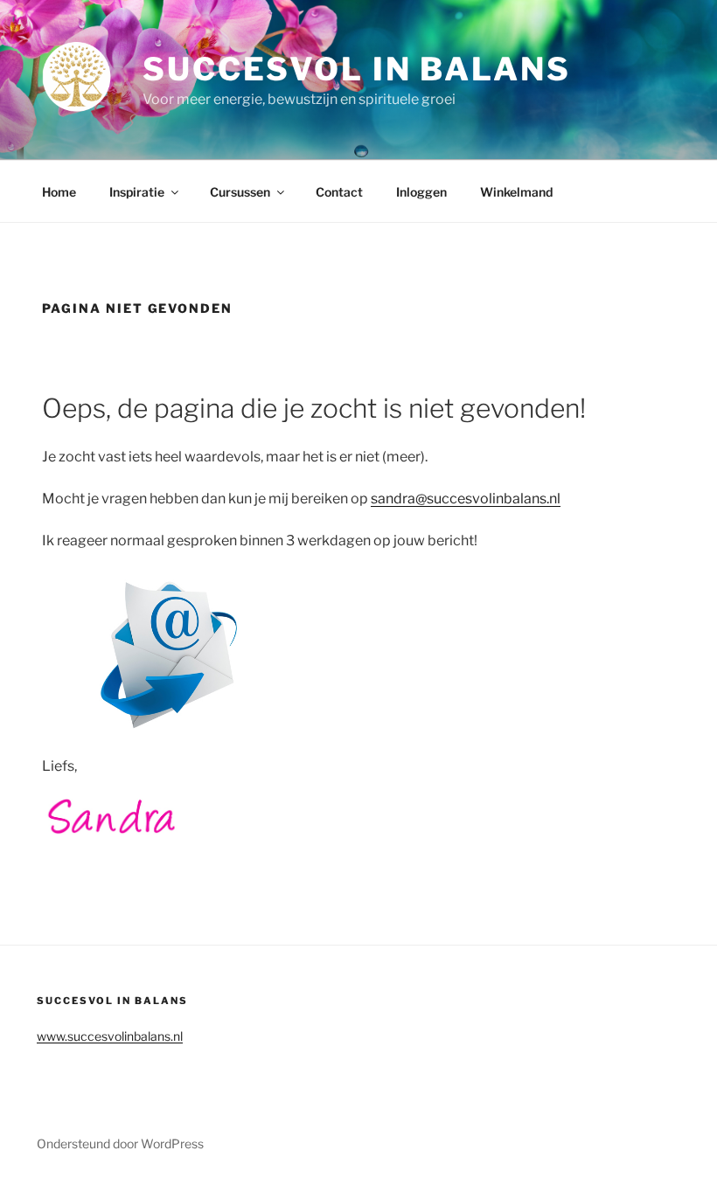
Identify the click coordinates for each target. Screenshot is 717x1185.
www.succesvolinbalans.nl (110, 1036)
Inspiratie (136, 191)
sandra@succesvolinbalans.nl (465, 498)
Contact (339, 191)
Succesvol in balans (357, 69)
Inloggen (421, 191)
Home (59, 191)
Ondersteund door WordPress (120, 1143)
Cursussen (240, 191)
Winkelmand (516, 191)
